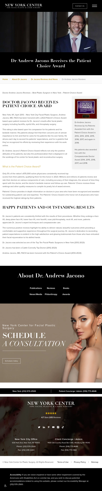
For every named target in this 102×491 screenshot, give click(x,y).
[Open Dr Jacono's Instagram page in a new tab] (58, 427)
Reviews (51, 288)
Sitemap (94, 462)
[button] (5, 485)
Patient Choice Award (84, 132)
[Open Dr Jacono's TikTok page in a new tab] (62, 427)
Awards (66, 294)
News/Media (36, 294)
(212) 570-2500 (16, 484)
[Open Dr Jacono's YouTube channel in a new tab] (53, 427)
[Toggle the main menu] (94, 6)
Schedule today (11, 361)
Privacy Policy (80, 462)
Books (66, 288)
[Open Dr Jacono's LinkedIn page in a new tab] (44, 427)
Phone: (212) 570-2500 (26, 446)
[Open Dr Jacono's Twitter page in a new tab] (39, 427)
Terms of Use (63, 462)
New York (24, 391)
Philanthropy (51, 294)
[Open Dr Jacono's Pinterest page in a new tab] (48, 427)
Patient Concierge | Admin (78, 391)
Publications (36, 288)
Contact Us (79, 6)
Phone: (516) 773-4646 (68, 446)
